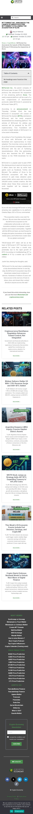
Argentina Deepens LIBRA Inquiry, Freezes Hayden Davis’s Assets (16, 429)
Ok (11, 811)
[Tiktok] (16, 784)
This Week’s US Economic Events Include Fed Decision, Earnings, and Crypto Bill (16, 528)
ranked (4, 254)
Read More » (16, 356)
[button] (1, 17)
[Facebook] (7, 779)
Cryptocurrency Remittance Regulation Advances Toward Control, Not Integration (16, 334)
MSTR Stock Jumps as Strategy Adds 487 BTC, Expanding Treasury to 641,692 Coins (16, 478)
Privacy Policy (11, 796)
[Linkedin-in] (26, 779)
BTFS (20, 116)
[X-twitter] (13, 779)
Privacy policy (19, 811)
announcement (22, 109)
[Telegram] (19, 779)
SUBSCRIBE (16, 744)
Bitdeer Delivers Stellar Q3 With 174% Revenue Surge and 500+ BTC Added (16, 383)
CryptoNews (11, 43)
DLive (25, 95)
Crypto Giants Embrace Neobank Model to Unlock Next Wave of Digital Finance (17, 576)
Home (4, 43)
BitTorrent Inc (7, 88)
